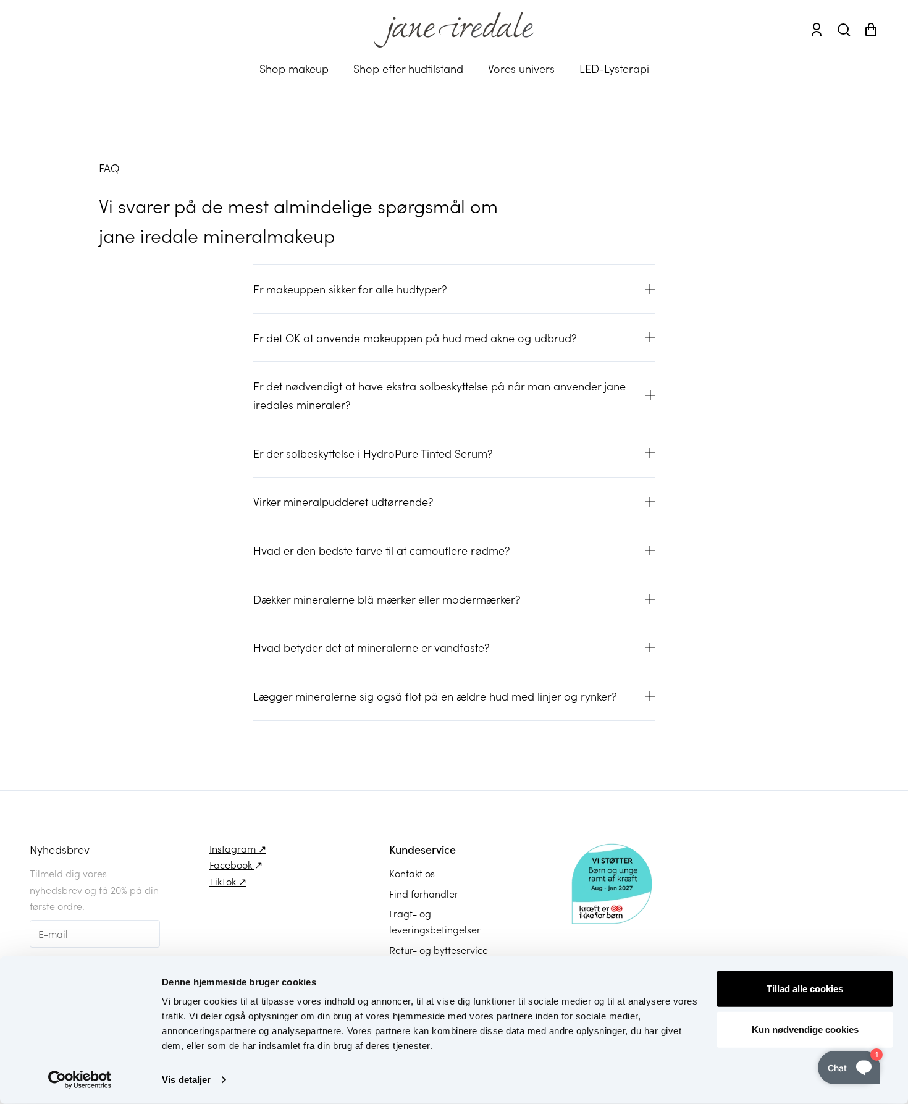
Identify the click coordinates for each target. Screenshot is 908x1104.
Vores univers (521, 68)
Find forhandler (423, 893)
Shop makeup (294, 68)
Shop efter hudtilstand (408, 68)
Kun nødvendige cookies (805, 1029)
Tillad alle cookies (805, 989)
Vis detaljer (186, 1079)
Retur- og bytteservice (438, 949)
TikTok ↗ (227, 881)
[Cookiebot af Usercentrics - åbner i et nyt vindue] (80, 1080)
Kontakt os (412, 873)
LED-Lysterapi (614, 68)
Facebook (231, 864)
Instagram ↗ (237, 848)
